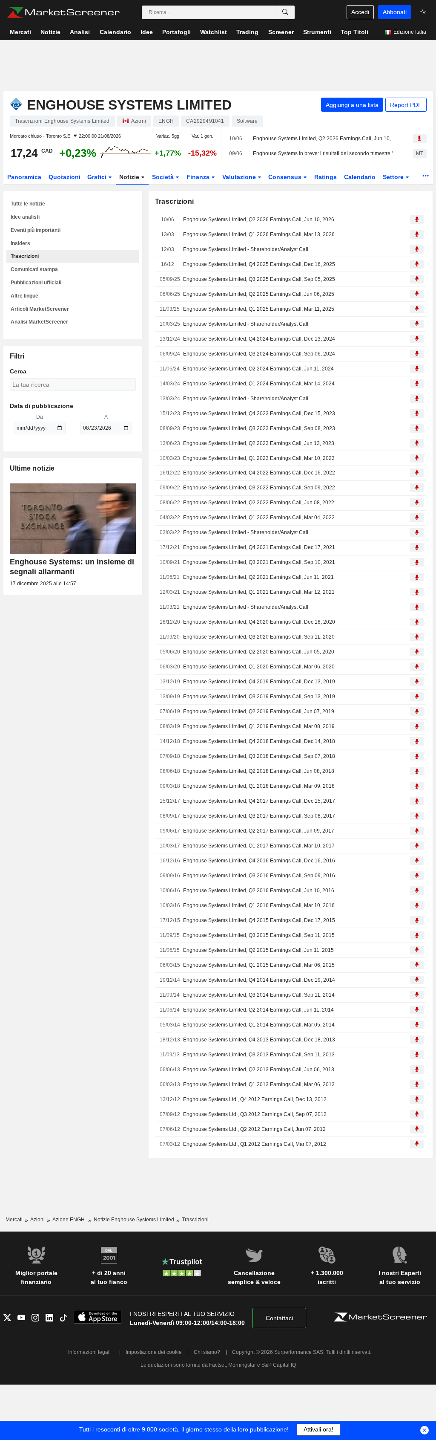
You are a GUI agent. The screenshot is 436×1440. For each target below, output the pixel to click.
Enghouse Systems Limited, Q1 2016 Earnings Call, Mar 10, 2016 (259, 905)
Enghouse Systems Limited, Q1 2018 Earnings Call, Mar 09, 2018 (259, 786)
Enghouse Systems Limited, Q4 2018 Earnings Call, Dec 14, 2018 (259, 741)
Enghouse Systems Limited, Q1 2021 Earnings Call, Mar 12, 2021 (259, 592)
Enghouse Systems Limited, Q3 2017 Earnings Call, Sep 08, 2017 (259, 816)
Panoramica (24, 176)
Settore (394, 176)
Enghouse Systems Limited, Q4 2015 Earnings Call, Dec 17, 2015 (259, 920)
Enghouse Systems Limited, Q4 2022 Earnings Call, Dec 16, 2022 (259, 473)
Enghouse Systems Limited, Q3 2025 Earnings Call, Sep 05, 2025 (259, 279)
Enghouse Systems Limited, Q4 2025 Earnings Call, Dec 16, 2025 (259, 264)
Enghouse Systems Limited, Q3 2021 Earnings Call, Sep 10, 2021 (259, 562)
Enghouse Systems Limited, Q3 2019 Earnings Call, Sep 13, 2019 (259, 697)
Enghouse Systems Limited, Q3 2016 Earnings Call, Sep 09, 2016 (259, 876)
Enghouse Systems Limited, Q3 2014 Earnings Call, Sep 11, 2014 (259, 995)
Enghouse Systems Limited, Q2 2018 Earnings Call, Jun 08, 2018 (258, 771)
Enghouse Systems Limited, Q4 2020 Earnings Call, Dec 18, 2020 (259, 622)
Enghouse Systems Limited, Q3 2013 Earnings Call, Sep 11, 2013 (259, 1055)
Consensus (285, 176)
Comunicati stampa (34, 269)
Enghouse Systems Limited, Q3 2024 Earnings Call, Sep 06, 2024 (259, 354)
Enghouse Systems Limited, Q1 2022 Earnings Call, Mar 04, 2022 (259, 517)
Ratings (325, 176)
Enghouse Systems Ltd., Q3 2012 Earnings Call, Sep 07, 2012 (255, 1114)
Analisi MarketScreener (39, 322)
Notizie (130, 176)
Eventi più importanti (35, 230)
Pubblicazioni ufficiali (36, 283)
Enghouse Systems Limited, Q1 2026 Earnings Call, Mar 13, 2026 (259, 234)
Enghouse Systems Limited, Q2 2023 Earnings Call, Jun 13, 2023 (258, 443)
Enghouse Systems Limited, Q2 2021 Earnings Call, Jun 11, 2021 (258, 577)
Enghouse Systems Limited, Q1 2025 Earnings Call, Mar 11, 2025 (258, 309)
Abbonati (395, 12)
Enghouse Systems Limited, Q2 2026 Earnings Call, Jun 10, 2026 (325, 139)
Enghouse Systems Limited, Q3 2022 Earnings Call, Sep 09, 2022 (259, 488)
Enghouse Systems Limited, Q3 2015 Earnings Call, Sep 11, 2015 (259, 935)
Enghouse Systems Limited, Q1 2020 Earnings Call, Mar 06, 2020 (259, 667)
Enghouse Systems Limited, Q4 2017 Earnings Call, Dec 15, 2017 (259, 801)
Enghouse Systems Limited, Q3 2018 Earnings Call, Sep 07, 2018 (259, 756)
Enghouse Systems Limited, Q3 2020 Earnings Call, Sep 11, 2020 (259, 637)
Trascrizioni (25, 256)
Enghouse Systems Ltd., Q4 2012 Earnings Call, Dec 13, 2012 (255, 1099)
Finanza (198, 176)
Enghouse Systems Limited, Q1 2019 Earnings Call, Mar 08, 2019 (259, 726)
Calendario (360, 176)
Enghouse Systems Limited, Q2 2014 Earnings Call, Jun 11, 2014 (258, 1010)
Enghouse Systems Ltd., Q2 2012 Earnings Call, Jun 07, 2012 (254, 1129)
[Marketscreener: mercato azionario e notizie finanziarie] (63, 12)
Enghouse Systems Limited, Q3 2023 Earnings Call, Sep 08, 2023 (259, 428)
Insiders (20, 243)
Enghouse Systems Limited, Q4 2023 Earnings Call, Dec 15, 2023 (259, 413)
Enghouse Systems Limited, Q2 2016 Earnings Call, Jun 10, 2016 (258, 890)
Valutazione (240, 176)
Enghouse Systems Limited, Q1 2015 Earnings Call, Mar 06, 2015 (259, 965)
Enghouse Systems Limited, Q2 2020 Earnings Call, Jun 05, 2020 (258, 652)
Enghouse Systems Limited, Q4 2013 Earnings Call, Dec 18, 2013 (259, 1040)
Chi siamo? (207, 1352)
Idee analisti (25, 217)
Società (163, 176)
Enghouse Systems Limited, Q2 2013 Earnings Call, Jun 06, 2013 (258, 1070)
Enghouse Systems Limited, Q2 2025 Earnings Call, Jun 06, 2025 (258, 294)
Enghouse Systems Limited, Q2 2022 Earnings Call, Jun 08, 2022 (258, 503)
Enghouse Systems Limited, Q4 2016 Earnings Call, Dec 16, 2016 (259, 861)
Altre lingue (24, 296)
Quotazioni (64, 176)
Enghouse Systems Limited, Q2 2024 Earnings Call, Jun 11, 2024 (258, 369)
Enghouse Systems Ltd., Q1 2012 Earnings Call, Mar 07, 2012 (254, 1144)
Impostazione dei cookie (154, 1352)
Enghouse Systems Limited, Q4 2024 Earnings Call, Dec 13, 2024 (259, 339)
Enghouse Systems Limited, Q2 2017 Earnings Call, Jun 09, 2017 (258, 831)
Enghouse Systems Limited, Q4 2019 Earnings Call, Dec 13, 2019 (259, 682)
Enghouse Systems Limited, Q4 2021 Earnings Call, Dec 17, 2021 (259, 547)
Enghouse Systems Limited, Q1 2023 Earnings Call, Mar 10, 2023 (259, 458)
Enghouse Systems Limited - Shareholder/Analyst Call (245, 249)
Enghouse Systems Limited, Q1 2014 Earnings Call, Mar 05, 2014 (259, 1025)
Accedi (360, 12)
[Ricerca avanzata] (285, 12)
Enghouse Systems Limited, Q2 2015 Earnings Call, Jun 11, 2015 (258, 950)
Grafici (97, 176)
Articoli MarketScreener (40, 309)
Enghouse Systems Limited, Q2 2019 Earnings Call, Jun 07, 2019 (258, 711)
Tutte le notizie (28, 204)
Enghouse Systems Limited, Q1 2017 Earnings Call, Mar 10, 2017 (259, 846)
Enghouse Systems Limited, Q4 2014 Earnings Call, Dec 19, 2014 (259, 980)
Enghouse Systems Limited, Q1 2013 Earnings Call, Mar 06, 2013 (259, 1084)
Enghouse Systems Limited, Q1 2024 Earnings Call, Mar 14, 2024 (259, 384)
